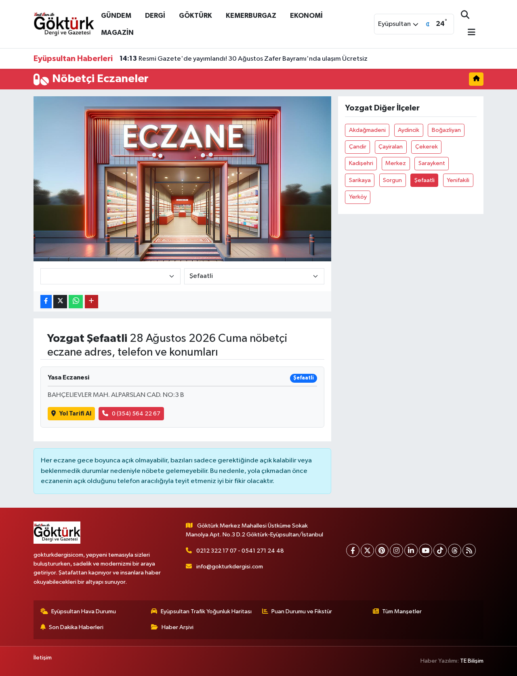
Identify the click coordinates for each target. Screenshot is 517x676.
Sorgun (392, 180)
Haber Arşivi (177, 627)
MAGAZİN (117, 32)
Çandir (357, 147)
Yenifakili (458, 180)
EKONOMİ (306, 15)
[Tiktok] (440, 550)
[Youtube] (425, 550)
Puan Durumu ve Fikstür (301, 611)
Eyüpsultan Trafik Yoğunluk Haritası (206, 611)
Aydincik (408, 130)
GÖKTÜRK (195, 15)
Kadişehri (361, 163)
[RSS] (469, 550)
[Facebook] (352, 550)
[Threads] (454, 550)
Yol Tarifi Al (75, 414)
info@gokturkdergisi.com (229, 567)
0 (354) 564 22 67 (136, 414)
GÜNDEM (116, 15)
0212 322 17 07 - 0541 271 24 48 (240, 551)
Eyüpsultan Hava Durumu (83, 611)
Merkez (395, 163)
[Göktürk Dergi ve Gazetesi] (64, 23)
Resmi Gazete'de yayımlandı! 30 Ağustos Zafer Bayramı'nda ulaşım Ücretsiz (244, 58)
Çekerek (426, 147)
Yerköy (358, 197)
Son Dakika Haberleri (76, 627)
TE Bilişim (471, 661)
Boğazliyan (446, 130)
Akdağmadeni (367, 130)
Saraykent (431, 163)
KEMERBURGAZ (251, 15)
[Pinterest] (382, 550)
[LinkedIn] (411, 550)
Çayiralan (390, 147)
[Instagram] (396, 550)
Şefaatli (424, 180)
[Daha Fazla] (91, 301)
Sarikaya (360, 180)
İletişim (43, 658)
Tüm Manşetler (402, 611)
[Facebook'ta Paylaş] (46, 301)
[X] (367, 550)
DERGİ (155, 15)
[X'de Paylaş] (60, 301)
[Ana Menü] (468, 33)
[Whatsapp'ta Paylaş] (76, 301)
